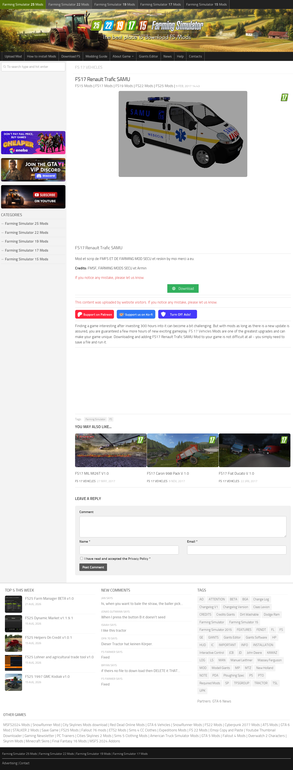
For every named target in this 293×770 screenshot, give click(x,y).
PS (251, 675)
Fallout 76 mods (93, 730)
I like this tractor (113, 630)
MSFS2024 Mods (16, 725)
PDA (215, 675)
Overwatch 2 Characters (266, 736)
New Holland (264, 668)
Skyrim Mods (13, 741)
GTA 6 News (221, 701)
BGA (245, 599)
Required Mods (209, 683)
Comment (86, 512)
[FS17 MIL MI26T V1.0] (111, 450)
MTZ (248, 668)
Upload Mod (13, 56)
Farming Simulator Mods (23, 4)
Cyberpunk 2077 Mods (242, 725)
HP (274, 637)
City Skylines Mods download (85, 725)
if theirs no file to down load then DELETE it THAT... (140, 671)
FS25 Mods (70, 730)
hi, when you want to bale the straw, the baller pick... (142, 603)
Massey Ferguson (270, 660)
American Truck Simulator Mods (174, 736)
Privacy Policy (138, 559)
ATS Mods (270, 725)
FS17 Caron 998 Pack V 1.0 (168, 473)
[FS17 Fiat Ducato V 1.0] (254, 450)
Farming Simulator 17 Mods (26, 250)
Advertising (9, 763)
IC (212, 645)
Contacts (195, 56)
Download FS (70, 56)
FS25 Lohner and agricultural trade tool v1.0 (59, 657)
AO (201, 599)
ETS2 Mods (117, 730)
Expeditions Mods (173, 730)
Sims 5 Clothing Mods (131, 736)
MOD (203, 668)
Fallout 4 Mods (234, 736)
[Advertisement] (183, 212)
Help (180, 56)
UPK (202, 691)
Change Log (261, 599)
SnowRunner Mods (187, 725)
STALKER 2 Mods (26, 730)
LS (211, 660)
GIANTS (213, 637)
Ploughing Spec (234, 675)
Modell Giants (221, 668)
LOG (202, 660)
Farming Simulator (95, 419)
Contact (24, 763)
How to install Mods (41, 56)
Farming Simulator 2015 (215, 630)
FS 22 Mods (198, 730)
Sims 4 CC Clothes (143, 730)
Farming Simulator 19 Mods (26, 241)
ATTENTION (217, 599)
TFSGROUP (241, 683)
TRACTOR (260, 683)
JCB (231, 653)
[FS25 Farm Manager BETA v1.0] (13, 604)
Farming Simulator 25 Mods (19, 754)
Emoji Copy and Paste (226, 730)
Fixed (105, 657)
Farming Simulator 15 (243, 622)
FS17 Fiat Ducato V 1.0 (236, 473)
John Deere (254, 653)
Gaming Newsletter (39, 736)
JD (240, 653)
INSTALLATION (263, 645)
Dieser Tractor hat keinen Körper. (127, 644)
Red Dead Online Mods (127, 725)
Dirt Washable (249, 614)
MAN (222, 660)
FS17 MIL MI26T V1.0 (92, 473)
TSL (275, 683)
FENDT (261, 630)
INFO (244, 645)
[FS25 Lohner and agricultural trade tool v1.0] (13, 662)
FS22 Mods (213, 725)
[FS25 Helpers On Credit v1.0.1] (13, 643)
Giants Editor (148, 56)
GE (201, 637)
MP (237, 668)
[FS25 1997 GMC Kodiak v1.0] (13, 682)
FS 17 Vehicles (88, 67)
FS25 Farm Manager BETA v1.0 (49, 598)
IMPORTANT (227, 645)
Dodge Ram (272, 614)
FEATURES (244, 630)
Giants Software (256, 637)
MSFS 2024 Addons (104, 741)
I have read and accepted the (118, 559)
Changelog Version (235, 607)
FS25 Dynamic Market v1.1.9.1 (49, 618)
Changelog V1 (208, 607)
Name (84, 541)
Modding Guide (96, 56)
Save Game (50, 730)
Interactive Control (211, 653)
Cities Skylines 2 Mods (94, 736)
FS (110, 419)
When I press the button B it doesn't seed (133, 617)
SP (227, 683)
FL (272, 630)
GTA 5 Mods (210, 736)
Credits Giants (225, 614)
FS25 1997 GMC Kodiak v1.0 (47, 676)
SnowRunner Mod (46, 725)
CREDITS (205, 614)
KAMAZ (272, 653)
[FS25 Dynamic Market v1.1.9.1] (13, 623)
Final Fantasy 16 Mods (69, 741)
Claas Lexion (261, 607)
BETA (233, 599)
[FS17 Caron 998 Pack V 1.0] (183, 450)
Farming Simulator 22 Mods (26, 232)
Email (192, 541)
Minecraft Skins (38, 741)
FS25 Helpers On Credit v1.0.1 (48, 637)
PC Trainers (65, 736)
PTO (261, 675)
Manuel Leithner (241, 660)
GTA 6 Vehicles (158, 725)
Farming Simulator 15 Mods (26, 259)
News (167, 56)
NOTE (203, 675)
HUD (202, 645)
